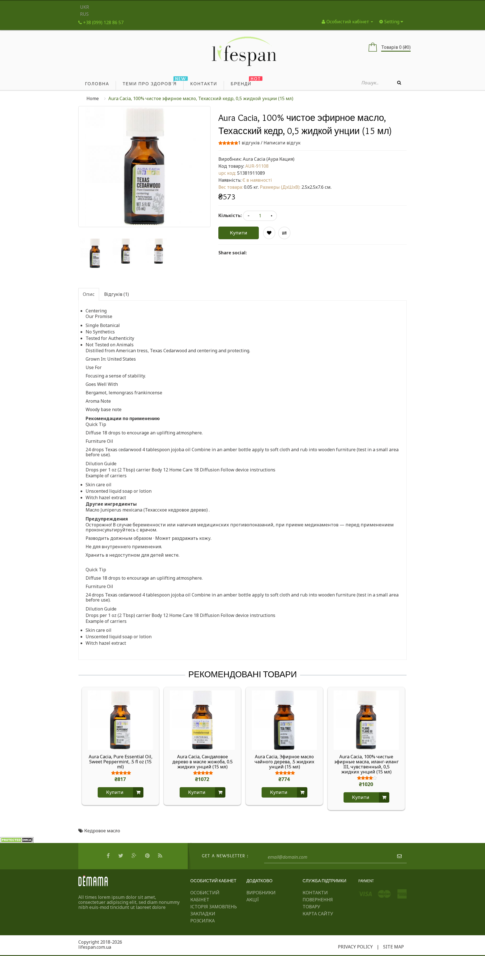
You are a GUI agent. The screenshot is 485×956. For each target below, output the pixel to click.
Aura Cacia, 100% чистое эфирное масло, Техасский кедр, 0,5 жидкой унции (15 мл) (200, 98)
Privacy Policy (355, 947)
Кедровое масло (102, 831)
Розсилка (202, 921)
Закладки (202, 914)
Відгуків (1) (116, 294)
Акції (252, 900)
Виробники (261, 893)
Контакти (315, 893)
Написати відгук (282, 143)
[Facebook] (109, 856)
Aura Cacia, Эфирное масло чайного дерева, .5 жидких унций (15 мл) (284, 761)
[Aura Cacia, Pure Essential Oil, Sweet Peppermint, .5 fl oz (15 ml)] (120, 720)
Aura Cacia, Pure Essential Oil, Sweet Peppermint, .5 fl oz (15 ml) (120, 761)
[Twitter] (121, 856)
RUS (84, 14)
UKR (84, 7)
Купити (238, 233)
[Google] (135, 856)
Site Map (393, 947)
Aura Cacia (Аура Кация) (268, 159)
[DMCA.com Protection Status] (17, 840)
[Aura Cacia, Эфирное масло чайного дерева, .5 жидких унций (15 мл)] (284, 720)
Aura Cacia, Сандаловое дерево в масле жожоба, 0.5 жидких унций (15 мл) (202, 761)
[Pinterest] (148, 856)
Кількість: (230, 215)
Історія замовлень (213, 907)
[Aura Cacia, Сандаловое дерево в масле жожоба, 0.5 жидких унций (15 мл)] (202, 720)
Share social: (232, 253)
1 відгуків (249, 143)
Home (92, 98)
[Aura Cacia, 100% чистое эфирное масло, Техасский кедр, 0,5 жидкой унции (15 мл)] (95, 253)
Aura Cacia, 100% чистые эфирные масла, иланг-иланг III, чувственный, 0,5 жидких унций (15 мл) (366, 764)
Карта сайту (318, 914)
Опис (89, 294)
